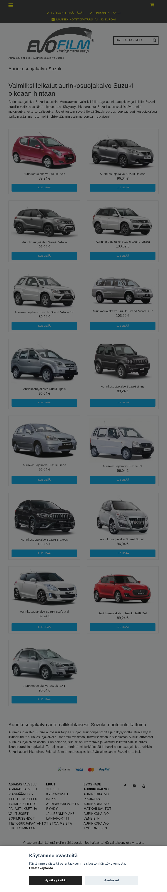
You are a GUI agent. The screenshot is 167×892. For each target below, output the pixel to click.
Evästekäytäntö (41, 868)
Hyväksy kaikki (56, 880)
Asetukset (111, 880)
